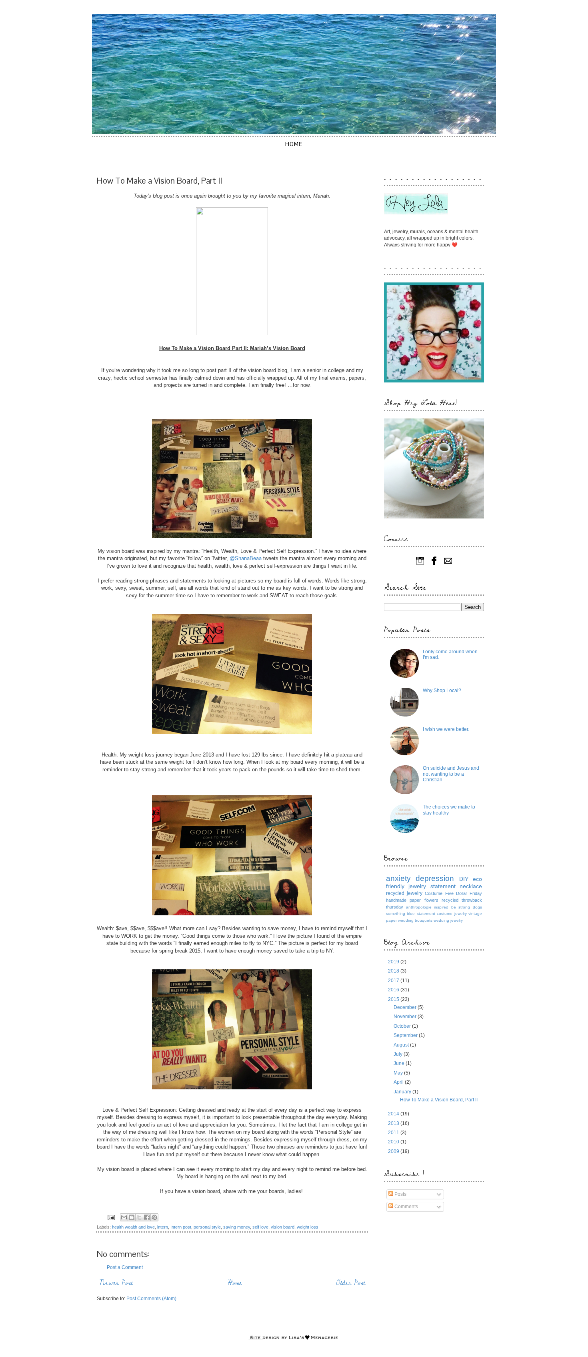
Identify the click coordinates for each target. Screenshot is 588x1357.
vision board (282, 1227)
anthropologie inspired (427, 907)
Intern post (180, 1227)
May (399, 1073)
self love (260, 1227)
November (406, 1016)
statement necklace (456, 886)
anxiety (398, 878)
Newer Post (116, 1283)
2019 (394, 962)
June (400, 1063)
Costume (433, 893)
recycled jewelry (404, 893)
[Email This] (124, 1217)
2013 (394, 1123)
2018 (394, 971)
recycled (450, 900)
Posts (399, 1194)
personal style (207, 1227)
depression (435, 878)
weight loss (307, 1227)
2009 (394, 1151)
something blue (400, 913)
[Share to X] (139, 1217)
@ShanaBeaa (246, 558)
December (406, 1007)
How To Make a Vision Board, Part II (439, 1100)
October (403, 1026)
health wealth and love (133, 1227)
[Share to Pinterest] (154, 1217)
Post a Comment (125, 1267)
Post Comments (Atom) (151, 1298)
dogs (477, 907)
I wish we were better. (446, 729)
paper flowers (424, 900)
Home (293, 144)
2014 (394, 1114)
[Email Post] (111, 1217)
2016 (394, 990)
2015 (394, 999)
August (402, 1045)
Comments (405, 1206)
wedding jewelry (448, 920)
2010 (394, 1142)
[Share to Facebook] (147, 1217)
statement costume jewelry (442, 913)
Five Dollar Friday (463, 893)
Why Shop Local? (442, 690)
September (406, 1035)
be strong (460, 907)
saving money (236, 1227)
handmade (396, 900)
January (403, 1092)
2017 (394, 980)
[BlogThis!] (132, 1217)
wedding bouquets (415, 920)
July (399, 1054)
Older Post (350, 1283)
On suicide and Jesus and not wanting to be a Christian (451, 774)
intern (162, 1227)
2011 (394, 1132)
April (399, 1082)
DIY (463, 879)
